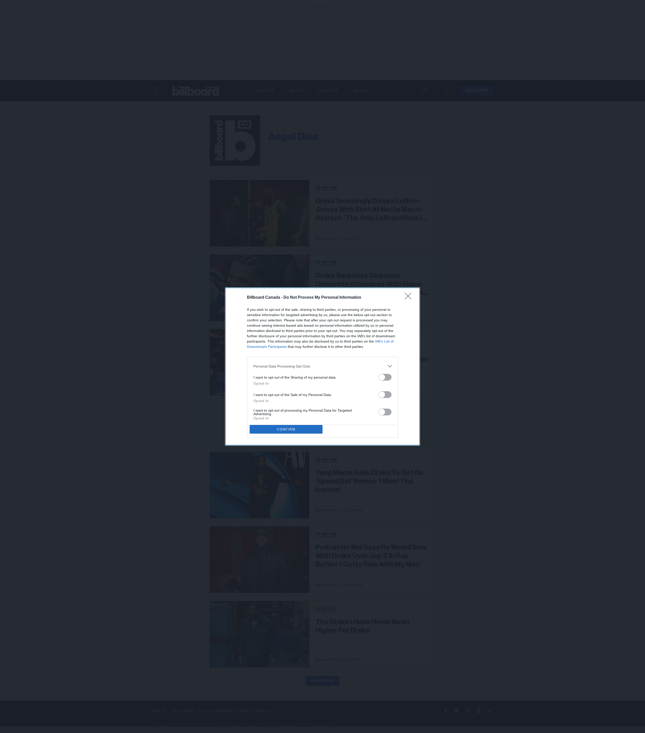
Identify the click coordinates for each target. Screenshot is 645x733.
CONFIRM (286, 429)
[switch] (385, 377)
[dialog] (322, 366)
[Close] (409, 297)
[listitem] (322, 366)
